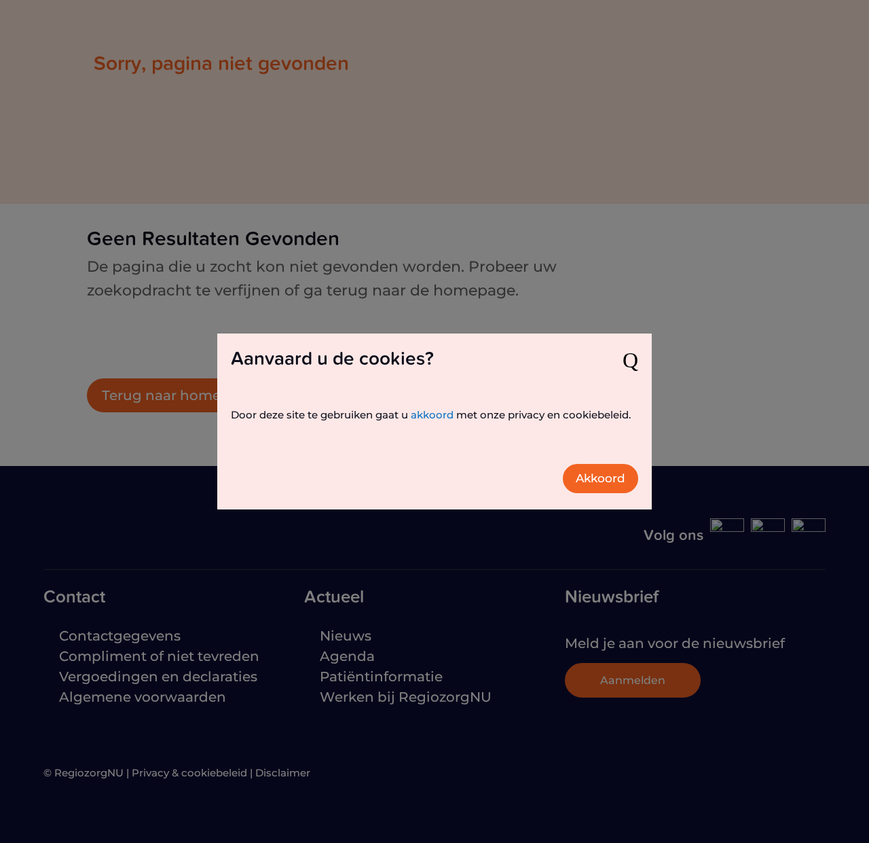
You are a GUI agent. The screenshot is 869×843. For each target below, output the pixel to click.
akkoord (432, 414)
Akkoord (600, 478)
